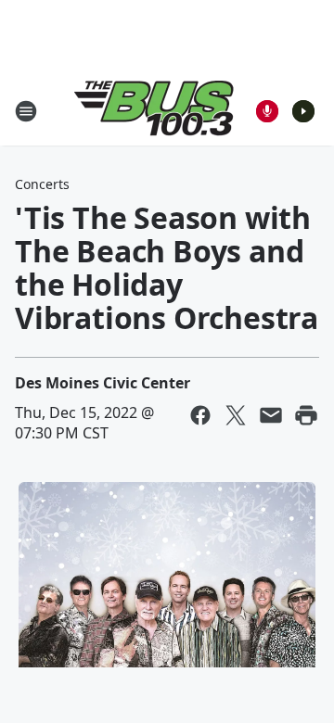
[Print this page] (306, 415)
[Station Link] (154, 111)
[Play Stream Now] (303, 111)
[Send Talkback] (267, 111)
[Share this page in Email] (271, 415)
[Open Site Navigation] (26, 111)
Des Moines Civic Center (102, 383)
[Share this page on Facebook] (200, 415)
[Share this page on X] (236, 415)
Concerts (42, 184)
